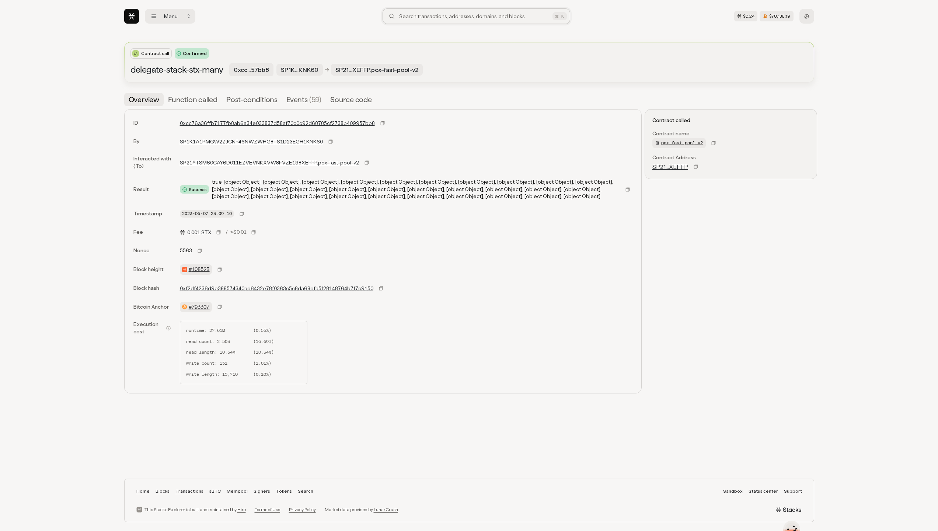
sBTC (215, 491)
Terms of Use (267, 509)
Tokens (284, 491)
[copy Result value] (627, 189)
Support (793, 491)
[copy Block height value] (219, 269)
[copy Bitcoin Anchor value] (219, 307)
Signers (262, 491)
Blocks (163, 491)
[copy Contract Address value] (696, 166)
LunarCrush (386, 509)
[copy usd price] (253, 232)
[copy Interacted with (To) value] (367, 162)
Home (143, 491)
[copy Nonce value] (200, 251)
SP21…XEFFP (670, 166)
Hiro (241, 509)
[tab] (144, 99)
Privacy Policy (302, 509)
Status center (763, 491)
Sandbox (733, 491)
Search (305, 491)
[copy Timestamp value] (242, 214)
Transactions (189, 491)
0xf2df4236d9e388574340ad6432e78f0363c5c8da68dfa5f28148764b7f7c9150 (276, 288)
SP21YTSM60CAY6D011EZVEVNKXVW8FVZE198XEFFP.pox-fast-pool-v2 (269, 162)
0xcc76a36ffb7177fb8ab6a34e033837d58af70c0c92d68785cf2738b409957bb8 (277, 123)
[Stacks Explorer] (131, 16)
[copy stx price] (218, 232)
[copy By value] (330, 141)
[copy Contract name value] (713, 143)
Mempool (237, 491)
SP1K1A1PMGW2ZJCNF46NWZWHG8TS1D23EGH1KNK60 (251, 141)
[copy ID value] (382, 123)
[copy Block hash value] (381, 288)
